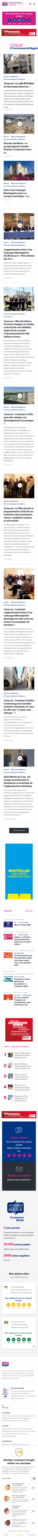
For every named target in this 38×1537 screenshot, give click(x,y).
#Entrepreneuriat (11, 950)
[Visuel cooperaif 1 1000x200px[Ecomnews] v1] (19, 32)
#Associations (9, 971)
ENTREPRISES (7, 1441)
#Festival (7, 992)
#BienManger (9, 932)
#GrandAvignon (22, 932)
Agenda (5, 1426)
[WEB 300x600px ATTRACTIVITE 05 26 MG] (19, 871)
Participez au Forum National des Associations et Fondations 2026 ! (22, 982)
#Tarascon (8, 317)
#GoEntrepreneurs (27, 950)
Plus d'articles (19, 830)
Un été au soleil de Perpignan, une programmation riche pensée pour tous (22, 1001)
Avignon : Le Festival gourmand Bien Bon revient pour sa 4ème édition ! (22, 940)
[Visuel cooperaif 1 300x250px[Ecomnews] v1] (19, 1029)
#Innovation (8, 919)
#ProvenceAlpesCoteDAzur (14, 79)
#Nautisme (19, 919)
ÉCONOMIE (6, 1413)
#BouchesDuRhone (11, 76)
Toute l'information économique (16, 4)
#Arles (6, 136)
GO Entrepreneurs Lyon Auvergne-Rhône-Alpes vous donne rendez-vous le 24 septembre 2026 (23, 960)
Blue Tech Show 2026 (22, 925)
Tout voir (28, 911)
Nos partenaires (17, 1388)
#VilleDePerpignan (20, 992)
